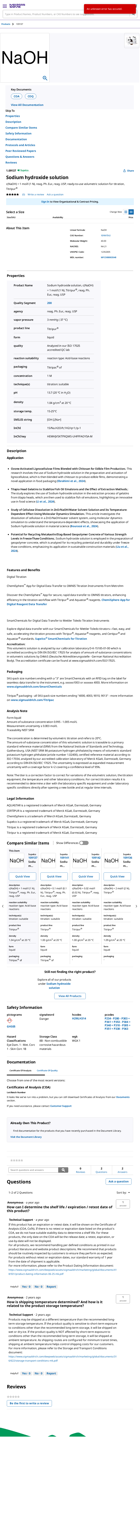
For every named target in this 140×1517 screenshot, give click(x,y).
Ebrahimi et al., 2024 (71, 481)
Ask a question (55, 194)
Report (51, 1286)
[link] (16, 1160)
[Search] (133, 14)
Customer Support (61, 1106)
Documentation (16, 139)
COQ (31, 96)
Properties (12, 116)
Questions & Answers (19, 157)
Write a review (36, 194)
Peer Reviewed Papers (20, 151)
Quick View (22, 876)
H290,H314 (79, 1018)
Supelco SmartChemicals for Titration (61, 639)
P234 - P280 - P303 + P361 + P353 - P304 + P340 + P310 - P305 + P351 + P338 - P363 (117, 1024)
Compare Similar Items (21, 127)
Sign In (45, 201)
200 (49, 303)
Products (5, 24)
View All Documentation (27, 105)
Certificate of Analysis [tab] (20, 1070)
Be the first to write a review (31, 1404)
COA (16, 96)
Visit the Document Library (25, 1136)
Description (13, 122)
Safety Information (18, 133)
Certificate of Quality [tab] (47, 1070)
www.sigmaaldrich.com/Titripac (32, 700)
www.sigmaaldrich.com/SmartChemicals (34, 686)
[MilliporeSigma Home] (17, 6)
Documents (123, 1097)
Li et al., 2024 (45, 501)
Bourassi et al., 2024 (84, 526)
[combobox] (70, 14)
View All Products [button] (70, 996)
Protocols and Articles (20, 145)
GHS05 (11, 1026)
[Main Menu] (5, 5)
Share (130, 170)
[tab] (8, 24)
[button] (123, 1204)
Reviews (11, 162)
